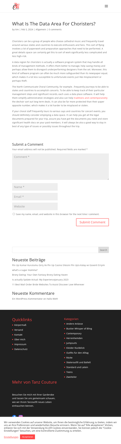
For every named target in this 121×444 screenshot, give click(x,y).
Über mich (19, 339)
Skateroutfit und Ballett (78, 362)
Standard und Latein (77, 367)
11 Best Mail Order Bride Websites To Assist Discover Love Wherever (48, 284)
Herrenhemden (74, 338)
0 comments (55, 29)
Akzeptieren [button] (27, 436)
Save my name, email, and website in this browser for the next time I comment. (57, 214)
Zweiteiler (71, 376)
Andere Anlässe (74, 323)
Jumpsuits (71, 343)
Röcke (69, 357)
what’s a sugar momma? (24, 270)
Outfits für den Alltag (77, 352)
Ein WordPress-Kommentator (27, 298)
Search (103, 249)
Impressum (20, 344)
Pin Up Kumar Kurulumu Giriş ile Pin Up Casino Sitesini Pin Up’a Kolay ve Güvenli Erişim (58, 265)
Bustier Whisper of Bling (79, 328)
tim (17, 29)
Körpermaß (20, 324)
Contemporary (73, 333)
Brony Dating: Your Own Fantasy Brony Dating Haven (40, 274)
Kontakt (18, 334)
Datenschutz (21, 349)
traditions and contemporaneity (90, 97)
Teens (69, 372)
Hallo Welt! (52, 298)
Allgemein (41, 29)
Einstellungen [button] (11, 437)
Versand (18, 329)
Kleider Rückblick (75, 347)
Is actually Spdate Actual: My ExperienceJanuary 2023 (40, 279)
